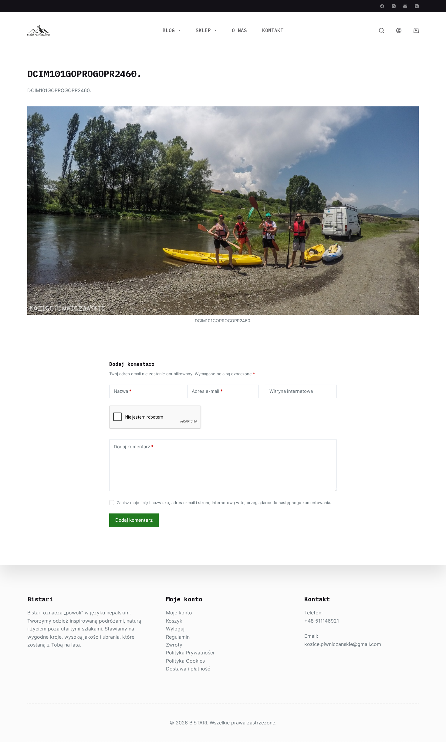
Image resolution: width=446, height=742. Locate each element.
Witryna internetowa (291, 391)
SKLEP (203, 30)
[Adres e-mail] (405, 6)
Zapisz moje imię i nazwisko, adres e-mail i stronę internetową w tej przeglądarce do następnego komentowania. (224, 502)
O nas (239, 30)
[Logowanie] (398, 30)
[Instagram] (394, 6)
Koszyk (174, 621)
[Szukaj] (381, 30)
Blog (169, 30)
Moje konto (179, 613)
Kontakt (272, 30)
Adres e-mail (207, 391)
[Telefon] (417, 6)
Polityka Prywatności (190, 653)
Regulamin (178, 637)
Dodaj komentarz (134, 447)
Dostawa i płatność (188, 669)
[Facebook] (382, 6)
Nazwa (122, 391)
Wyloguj (175, 629)
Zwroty (174, 645)
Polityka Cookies (185, 661)
